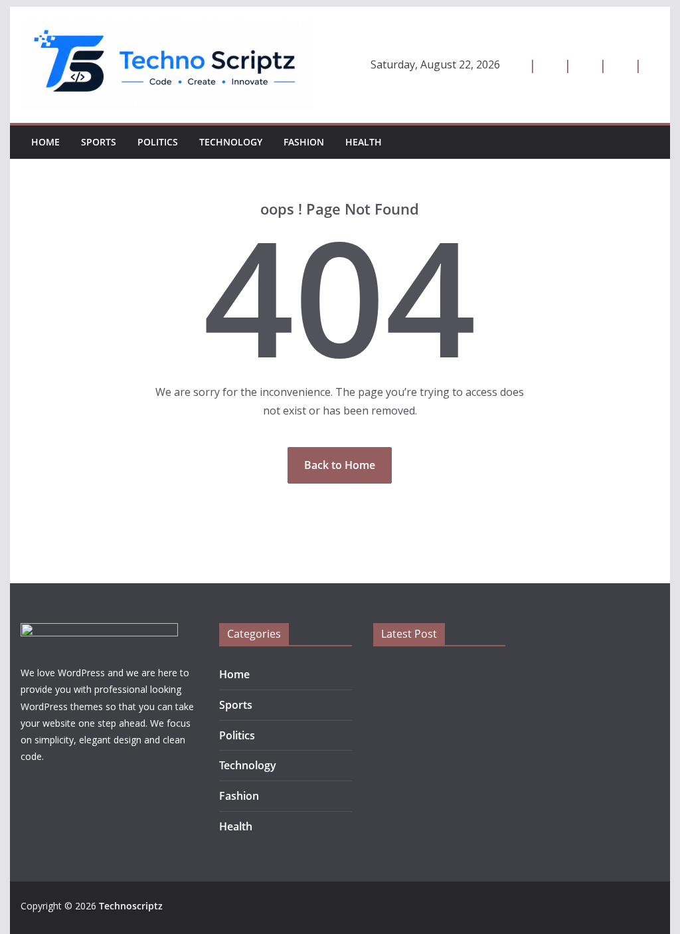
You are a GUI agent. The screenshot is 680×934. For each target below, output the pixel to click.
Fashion (304, 142)
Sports (98, 142)
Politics (157, 142)
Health (363, 142)
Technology (230, 142)
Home (45, 142)
